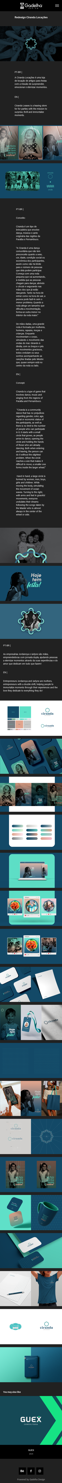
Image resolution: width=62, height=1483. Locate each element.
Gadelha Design (37, 1479)
